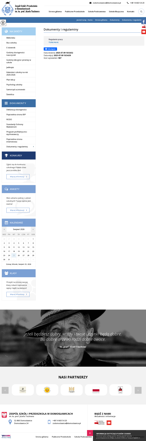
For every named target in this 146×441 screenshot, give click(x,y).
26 (19, 255)
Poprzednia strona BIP (16, 114)
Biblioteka (10, 38)
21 (28, 251)
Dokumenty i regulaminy (61, 29)
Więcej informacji (17, 177)
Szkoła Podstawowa (97, 11)
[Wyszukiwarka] (141, 11)
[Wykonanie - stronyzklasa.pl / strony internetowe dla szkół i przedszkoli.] (6, 437)
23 (4, 255)
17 (9, 251)
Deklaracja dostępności (16, 109)
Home (90, 20)
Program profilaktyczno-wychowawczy (16, 133)
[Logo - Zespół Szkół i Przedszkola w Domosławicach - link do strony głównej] (23, 8)
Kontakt (130, 11)
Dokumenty (114, 20)
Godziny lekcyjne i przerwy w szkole (18, 61)
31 (9, 259)
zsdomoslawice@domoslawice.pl (107, 3)
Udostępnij (51, 49)
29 (33, 255)
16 (4, 251)
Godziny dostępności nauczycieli (15, 53)
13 (23, 247)
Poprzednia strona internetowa (14, 140)
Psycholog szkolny (14, 84)
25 (14, 255)
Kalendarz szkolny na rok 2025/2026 (17, 73)
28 (28, 255)
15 (33, 247)
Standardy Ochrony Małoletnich (14, 125)
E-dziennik (10, 47)
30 (4, 259)
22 (33, 251)
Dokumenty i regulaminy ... (132, 20)
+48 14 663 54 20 (137, 3)
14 (28, 247)
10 (9, 247)
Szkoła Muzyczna (116, 11)
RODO (9, 119)
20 (23, 251)
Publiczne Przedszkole (75, 11)
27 (23, 255)
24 (9, 255)
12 (19, 247)
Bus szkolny (11, 42)
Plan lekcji (10, 79)
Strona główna (55, 11)
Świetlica (10, 94)
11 (14, 247)
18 (14, 251)
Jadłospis (10, 67)
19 (19, 251)
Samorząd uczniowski (15, 89)
